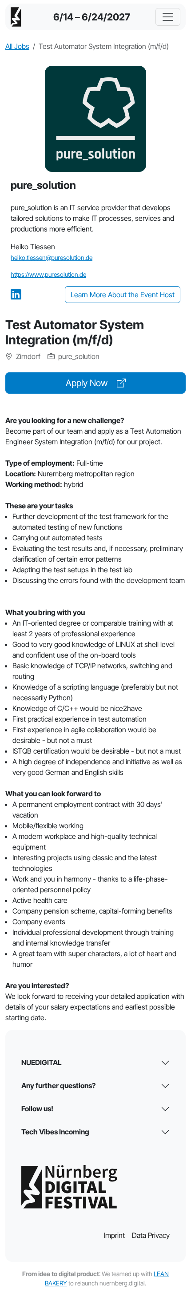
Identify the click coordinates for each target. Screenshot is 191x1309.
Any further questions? (58, 1085)
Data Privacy (151, 1235)
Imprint (114, 1235)
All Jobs (17, 46)
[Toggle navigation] (167, 17)
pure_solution (77, 356)
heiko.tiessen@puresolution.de (51, 257)
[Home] (16, 17)
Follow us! (37, 1108)
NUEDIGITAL (41, 1062)
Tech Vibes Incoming (55, 1131)
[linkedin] (16, 294)
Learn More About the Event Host (123, 294)
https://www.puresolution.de (48, 274)
